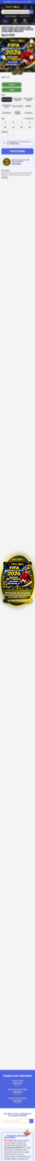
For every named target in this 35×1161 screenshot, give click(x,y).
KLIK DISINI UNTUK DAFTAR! (17, 599)
